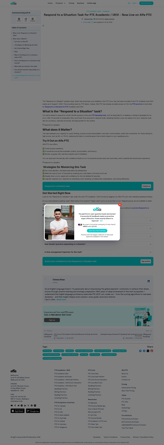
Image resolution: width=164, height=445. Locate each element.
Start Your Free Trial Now (97, 231)
